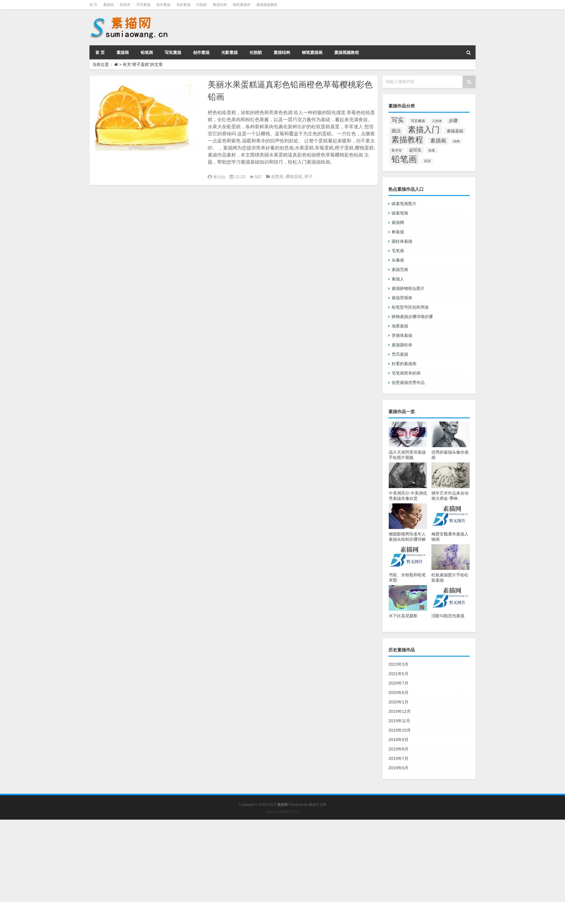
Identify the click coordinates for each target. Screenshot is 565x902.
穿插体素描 (402, 335)
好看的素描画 (404, 363)
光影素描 (183, 5)
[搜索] (468, 52)
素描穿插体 (402, 297)
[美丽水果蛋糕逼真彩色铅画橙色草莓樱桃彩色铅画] (147, 116)
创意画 (277, 176)
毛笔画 (398, 250)
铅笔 (431, 150)
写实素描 (143, 5)
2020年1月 (398, 702)
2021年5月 (398, 673)
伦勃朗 (201, 5)
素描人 (398, 279)
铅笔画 (125, 5)
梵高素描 (400, 354)
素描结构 (220, 5)
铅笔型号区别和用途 (410, 307)
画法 (396, 130)
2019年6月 (398, 767)
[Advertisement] (176, 861)
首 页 (93, 5)
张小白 (219, 176)
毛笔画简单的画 (406, 373)
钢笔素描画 (241, 5)
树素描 (398, 231)
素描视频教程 (266, 5)
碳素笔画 (400, 213)
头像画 (398, 260)
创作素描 (163, 5)
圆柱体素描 (402, 241)
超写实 (415, 150)
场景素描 (400, 326)
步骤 (453, 120)
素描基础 (455, 131)
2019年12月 (399, 711)
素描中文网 (317, 805)
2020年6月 (398, 692)
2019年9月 (398, 739)
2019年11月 (399, 720)
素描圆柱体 (402, 344)
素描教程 (407, 139)
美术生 (396, 150)
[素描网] (129, 17)
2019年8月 (398, 749)
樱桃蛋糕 (294, 176)
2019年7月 (398, 758)
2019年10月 (399, 730)
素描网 (398, 222)
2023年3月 (398, 664)
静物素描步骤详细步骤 (412, 316)
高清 (427, 161)
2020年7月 (398, 683)
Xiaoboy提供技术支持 (282, 812)
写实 (397, 120)
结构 (456, 141)
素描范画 (400, 269)
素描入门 (424, 129)
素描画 (108, 5)
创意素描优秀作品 (408, 382)
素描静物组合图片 (408, 288)
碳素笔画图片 (404, 203)
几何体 (437, 121)
